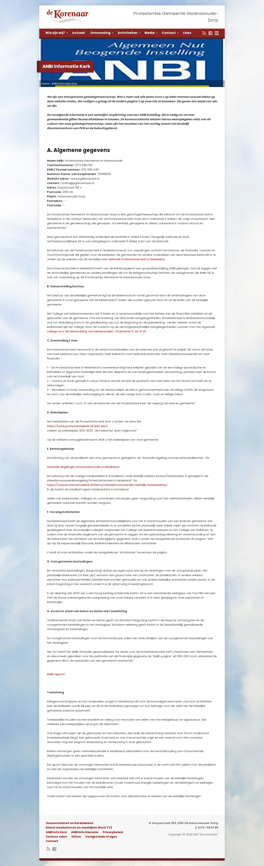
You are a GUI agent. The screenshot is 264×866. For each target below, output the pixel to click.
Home (45, 83)
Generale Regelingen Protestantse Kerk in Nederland (83, 467)
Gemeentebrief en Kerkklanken (69, 823)
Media (150, 33)
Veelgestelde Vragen (101, 837)
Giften (76, 837)
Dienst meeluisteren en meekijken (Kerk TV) (79, 827)
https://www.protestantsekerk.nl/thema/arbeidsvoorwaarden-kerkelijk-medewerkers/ (107, 485)
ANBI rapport (56, 674)
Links (187, 33)
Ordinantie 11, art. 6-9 (130, 331)
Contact (169, 33)
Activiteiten (127, 33)
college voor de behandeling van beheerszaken (80, 331)
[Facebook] (210, 33)
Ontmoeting (100, 33)
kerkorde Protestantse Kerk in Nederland (136, 259)
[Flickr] (217, 33)
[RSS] (204, 33)
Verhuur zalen (56, 837)
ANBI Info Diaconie (84, 832)
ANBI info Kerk (56, 832)
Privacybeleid (113, 832)
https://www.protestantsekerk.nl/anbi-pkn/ (77, 426)
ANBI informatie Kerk (64, 83)
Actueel (78, 33)
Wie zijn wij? (55, 33)
